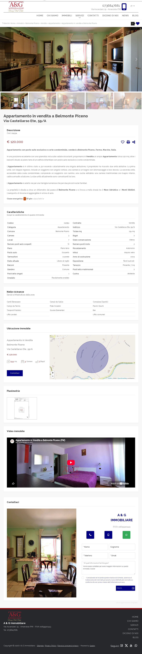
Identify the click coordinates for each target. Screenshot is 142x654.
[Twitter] (126, 646)
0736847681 (111, 5)
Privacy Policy (51, 646)
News (125, 15)
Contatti (93, 15)
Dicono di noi (110, 15)
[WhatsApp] (136, 646)
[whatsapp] (126, 535)
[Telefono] (90, 535)
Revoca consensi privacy (68, 646)
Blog (135, 15)
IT (132, 6)
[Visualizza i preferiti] (138, 24)
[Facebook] (121, 646)
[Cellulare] (108, 535)
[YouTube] (131, 646)
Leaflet (110, 378)
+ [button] (53, 372)
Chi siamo (52, 15)
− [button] (53, 376)
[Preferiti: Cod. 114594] (122, 142)
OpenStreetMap (122, 378)
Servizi (80, 15)
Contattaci (14, 373)
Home (39, 15)
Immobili (67, 15)
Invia (119, 588)
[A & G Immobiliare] (16, 7)
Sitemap (40, 646)
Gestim (92, 646)
